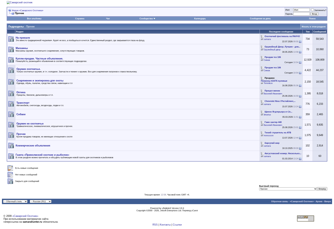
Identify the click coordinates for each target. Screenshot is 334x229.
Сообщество (146, 18)
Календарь (200, 18)
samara (267, 39)
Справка (79, 18)
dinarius (267, 114)
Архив (319, 201)
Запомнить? (320, 10)
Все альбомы (34, 18)
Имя (287, 10)
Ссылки (177, 224)
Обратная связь (279, 201)
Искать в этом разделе (314, 26)
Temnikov (268, 83)
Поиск (312, 18)
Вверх (327, 201)
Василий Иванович (273, 93)
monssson (269, 135)
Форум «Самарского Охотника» (27, 10)
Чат (108, 18)
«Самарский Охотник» (302, 201)
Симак (267, 60)
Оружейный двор (272, 49)
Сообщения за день (260, 18)
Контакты (165, 224)
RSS (155, 224)
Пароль (289, 14)
